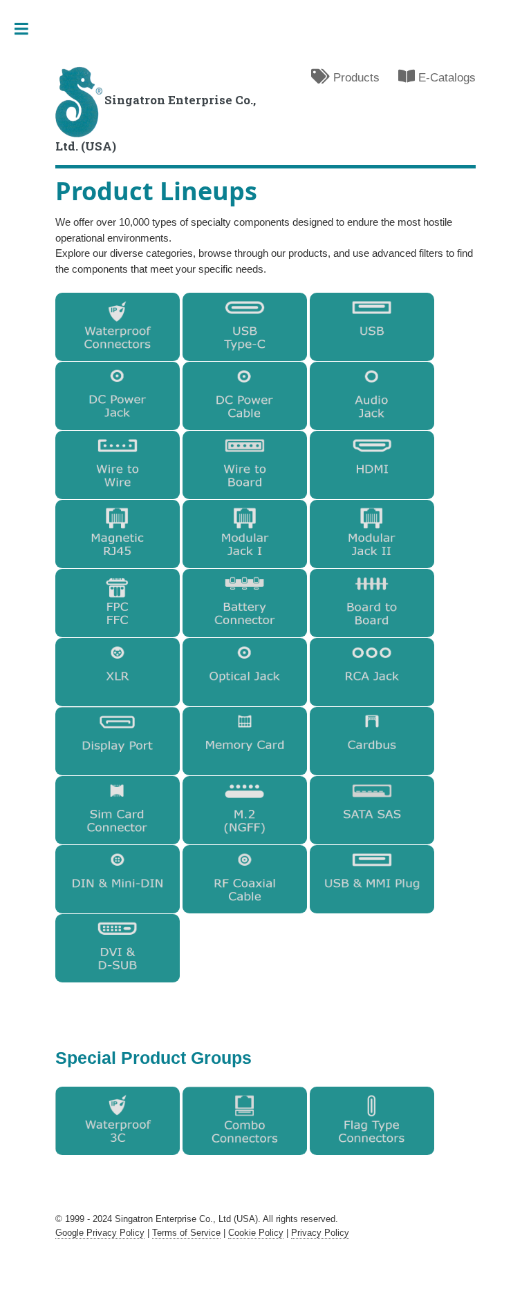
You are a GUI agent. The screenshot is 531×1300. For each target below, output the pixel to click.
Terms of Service (186, 1233)
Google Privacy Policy (100, 1233)
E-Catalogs (445, 77)
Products (355, 77)
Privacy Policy (320, 1233)
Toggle (28, 29)
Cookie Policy (255, 1233)
